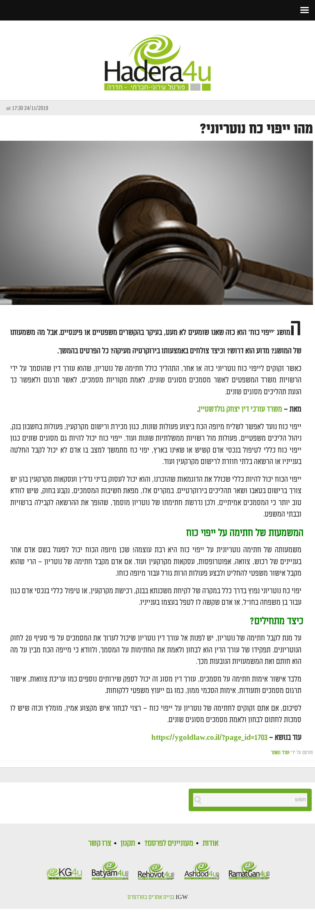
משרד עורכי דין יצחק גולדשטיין (240, 409)
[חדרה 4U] (157, 56)
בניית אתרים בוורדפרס (151, 897)
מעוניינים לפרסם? (168, 843)
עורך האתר (280, 752)
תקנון (128, 843)
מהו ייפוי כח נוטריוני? (256, 129)
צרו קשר (99, 843)
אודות (211, 843)
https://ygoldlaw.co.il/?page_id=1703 (209, 737)
